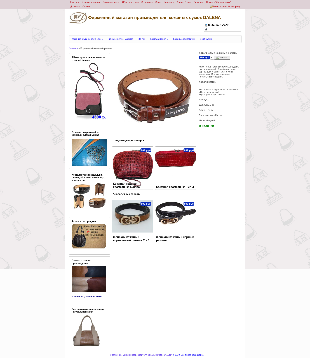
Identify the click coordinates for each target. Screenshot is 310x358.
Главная (73, 48)
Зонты (141, 39)
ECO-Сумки (206, 39)
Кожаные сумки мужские (121, 39)
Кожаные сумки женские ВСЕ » (87, 39)
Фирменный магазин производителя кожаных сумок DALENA (154, 17)
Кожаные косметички (184, 39)
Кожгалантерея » (159, 39)
